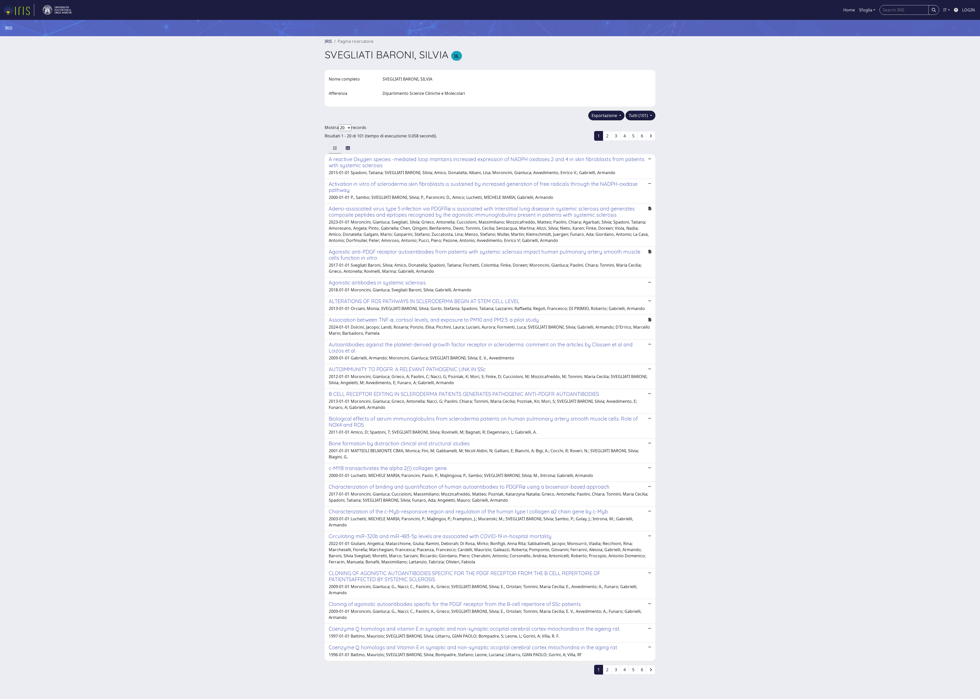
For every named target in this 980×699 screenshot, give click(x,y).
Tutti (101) (639, 115)
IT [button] (945, 10)
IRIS (328, 41)
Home (849, 10)
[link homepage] (18, 10)
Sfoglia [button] (865, 10)
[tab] (335, 148)
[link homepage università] (57, 10)
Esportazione (605, 115)
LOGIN (968, 10)
